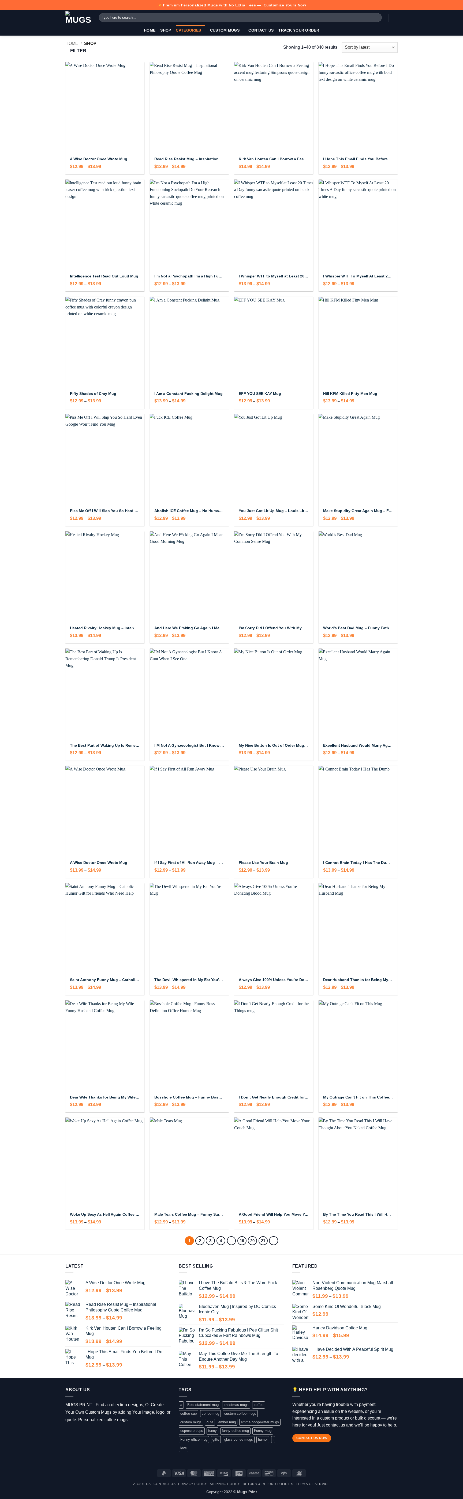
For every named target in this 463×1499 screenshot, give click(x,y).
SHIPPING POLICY (225, 1484)
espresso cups (191, 1431)
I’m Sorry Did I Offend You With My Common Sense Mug (274, 628)
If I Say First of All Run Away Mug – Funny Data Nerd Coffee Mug (189, 862)
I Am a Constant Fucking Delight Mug (188, 393)
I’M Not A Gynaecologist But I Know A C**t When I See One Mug (189, 745)
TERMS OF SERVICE (313, 1484)
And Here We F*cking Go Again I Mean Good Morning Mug (189, 628)
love (183, 1448)
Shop (165, 30)
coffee (258, 1405)
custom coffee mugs (240, 1414)
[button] (395, 18)
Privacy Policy (192, 1484)
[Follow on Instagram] (77, 1433)
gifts (215, 1439)
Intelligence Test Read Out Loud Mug (104, 276)
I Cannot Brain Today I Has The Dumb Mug (358, 862)
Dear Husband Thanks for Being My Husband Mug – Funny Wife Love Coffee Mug (358, 980)
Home (149, 30)
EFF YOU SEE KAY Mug (260, 393)
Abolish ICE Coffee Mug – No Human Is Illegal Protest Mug (189, 511)
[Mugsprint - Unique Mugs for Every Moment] (78, 17)
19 (242, 1240)
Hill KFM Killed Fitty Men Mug (350, 393)
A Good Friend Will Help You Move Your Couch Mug (274, 1214)
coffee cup (188, 1414)
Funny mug (262, 1431)
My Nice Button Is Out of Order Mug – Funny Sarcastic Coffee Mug (274, 745)
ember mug (227, 1422)
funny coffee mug (235, 1431)
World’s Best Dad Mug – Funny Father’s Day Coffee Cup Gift (358, 628)
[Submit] (376, 17)
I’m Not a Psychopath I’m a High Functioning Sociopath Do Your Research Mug (189, 276)
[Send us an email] (92, 1433)
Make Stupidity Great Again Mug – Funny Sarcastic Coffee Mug (358, 511)
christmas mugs (236, 1405)
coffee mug (210, 1414)
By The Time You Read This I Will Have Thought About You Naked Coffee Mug (358, 1214)
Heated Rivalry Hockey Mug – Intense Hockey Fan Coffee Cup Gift (105, 628)
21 (263, 1240)
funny (212, 1431)
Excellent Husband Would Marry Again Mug (358, 745)
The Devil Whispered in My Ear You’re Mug (189, 980)
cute (210, 1422)
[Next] (273, 1240)
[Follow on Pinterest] (100, 1433)
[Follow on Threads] (84, 1433)
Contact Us (261, 30)
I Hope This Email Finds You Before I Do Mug (358, 159)
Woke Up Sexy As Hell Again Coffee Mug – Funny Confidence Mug (105, 1214)
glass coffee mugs (238, 1439)
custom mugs (190, 1422)
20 (252, 1240)
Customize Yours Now (285, 5)
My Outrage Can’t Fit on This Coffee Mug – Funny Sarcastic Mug (358, 1097)
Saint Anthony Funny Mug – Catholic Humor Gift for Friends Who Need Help (105, 980)
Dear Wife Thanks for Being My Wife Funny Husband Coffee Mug (105, 1097)
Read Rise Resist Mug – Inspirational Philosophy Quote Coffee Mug (189, 159)
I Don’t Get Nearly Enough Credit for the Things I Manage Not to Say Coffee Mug (274, 1097)
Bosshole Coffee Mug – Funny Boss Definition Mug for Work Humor (189, 1097)
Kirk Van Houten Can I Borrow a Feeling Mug (274, 159)
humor (263, 1439)
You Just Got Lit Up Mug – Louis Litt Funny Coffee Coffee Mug (274, 511)
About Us (142, 1484)
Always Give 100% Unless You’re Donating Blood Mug (274, 980)
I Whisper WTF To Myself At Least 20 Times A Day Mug (358, 276)
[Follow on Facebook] (69, 1433)
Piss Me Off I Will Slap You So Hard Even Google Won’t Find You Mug (105, 511)
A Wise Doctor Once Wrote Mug (98, 159)
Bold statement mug (203, 1405)
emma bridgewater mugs (260, 1422)
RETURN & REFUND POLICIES (268, 1484)
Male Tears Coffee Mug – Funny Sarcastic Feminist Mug (189, 1214)
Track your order (298, 30)
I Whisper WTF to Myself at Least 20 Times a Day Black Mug (274, 276)
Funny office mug (193, 1439)
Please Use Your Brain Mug (263, 862)
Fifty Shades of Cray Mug (93, 393)
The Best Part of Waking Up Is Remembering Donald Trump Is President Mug (105, 745)
